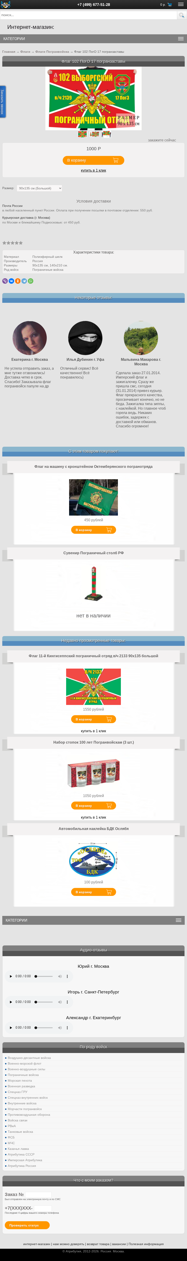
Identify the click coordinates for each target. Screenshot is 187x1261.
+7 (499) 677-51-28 (93, 4)
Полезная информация (146, 1244)
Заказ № (15, 1194)
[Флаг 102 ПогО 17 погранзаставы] (93, 98)
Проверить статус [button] (24, 1225)
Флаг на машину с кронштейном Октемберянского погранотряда (93, 467)
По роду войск (93, 1047)
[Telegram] (24, 281)
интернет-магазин (36, 1244)
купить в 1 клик (93, 170)
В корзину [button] (76, 160)
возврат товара (98, 1244)
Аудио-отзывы (93, 950)
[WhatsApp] (30, 281)
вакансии (119, 1244)
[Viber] (5, 281)
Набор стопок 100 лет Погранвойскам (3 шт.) (93, 742)
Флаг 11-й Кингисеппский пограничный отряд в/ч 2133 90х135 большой (93, 656)
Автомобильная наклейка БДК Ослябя (94, 829)
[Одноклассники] (18, 281)
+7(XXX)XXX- (19, 1208)
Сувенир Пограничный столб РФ (93, 553)
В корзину (84, 530)
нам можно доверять (68, 1244)
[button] (182, 15)
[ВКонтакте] (11, 281)
